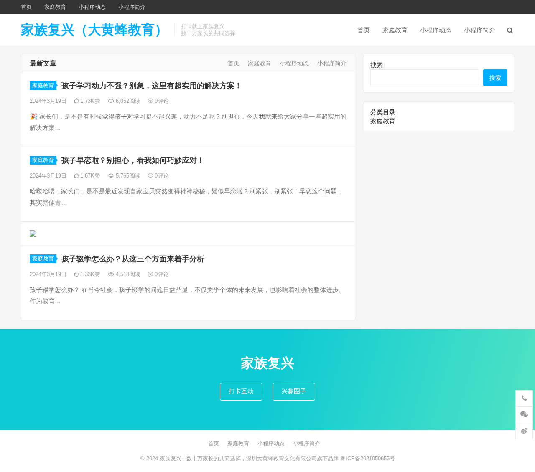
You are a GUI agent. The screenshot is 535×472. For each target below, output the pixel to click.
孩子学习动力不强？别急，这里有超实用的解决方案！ (151, 85)
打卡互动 (241, 391)
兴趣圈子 (293, 391)
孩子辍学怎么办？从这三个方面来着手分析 (132, 259)
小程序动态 (92, 7)
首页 (26, 7)
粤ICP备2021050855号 (367, 458)
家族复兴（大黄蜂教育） (94, 29)
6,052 (127, 101)
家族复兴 (170, 458)
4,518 (127, 274)
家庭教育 (55, 7)
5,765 (127, 176)
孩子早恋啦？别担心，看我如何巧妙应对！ (132, 160)
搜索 (376, 65)
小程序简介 (131, 7)
